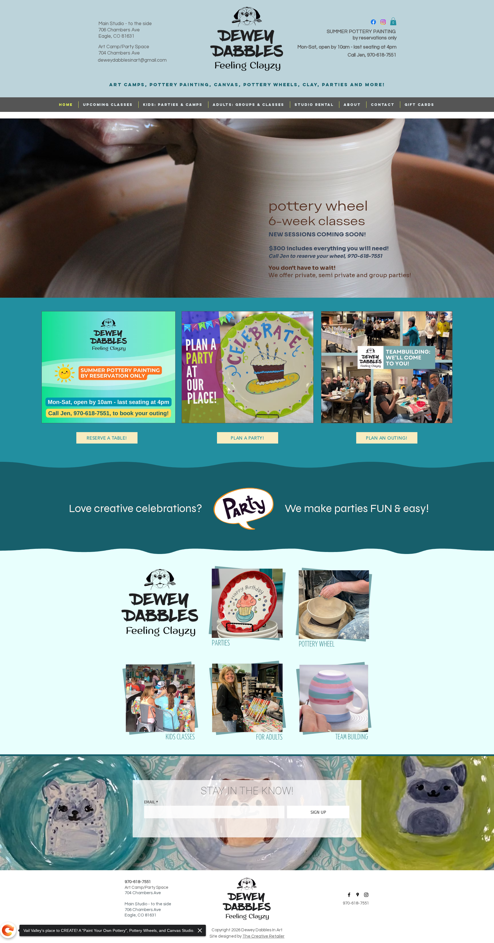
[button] (393, 21)
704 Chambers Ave (119, 53)
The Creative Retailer (263, 936)
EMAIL (149, 802)
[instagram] (383, 22)
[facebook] (373, 22)
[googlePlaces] (357, 895)
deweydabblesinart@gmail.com (132, 60)
